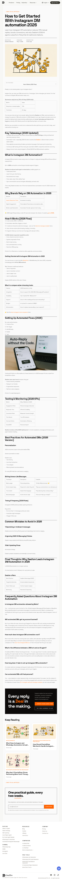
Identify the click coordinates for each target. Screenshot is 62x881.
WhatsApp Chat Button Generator (28, 862)
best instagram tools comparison (19, 312)
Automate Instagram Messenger (10, 841)
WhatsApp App (6, 847)
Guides (24, 831)
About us (44, 831)
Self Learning (5, 833)
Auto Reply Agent (7, 835)
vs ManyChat (25, 843)
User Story (25, 835)
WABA (3, 849)
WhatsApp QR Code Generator (30, 859)
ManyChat (25, 260)
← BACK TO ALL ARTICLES (12, 11)
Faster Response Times (12, 200)
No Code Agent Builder (8, 837)
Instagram (5, 851)
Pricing (18, 2)
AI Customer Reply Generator (30, 865)
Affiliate (24, 833)
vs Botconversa (26, 845)
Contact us (45, 833)
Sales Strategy (6, 830)
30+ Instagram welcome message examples (31, 682)
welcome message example (42, 226)
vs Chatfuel (25, 848)
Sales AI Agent (6, 828)
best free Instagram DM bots (22, 642)
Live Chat (4, 853)
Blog (23, 829)
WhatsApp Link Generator (29, 857)
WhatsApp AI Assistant (8, 839)
